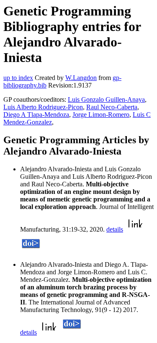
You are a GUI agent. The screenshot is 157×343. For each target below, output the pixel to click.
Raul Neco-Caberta (111, 107)
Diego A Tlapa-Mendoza (36, 114)
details (114, 229)
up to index (18, 77)
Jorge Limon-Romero (100, 114)
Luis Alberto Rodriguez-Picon (43, 107)
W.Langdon (81, 77)
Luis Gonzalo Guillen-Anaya (106, 99)
